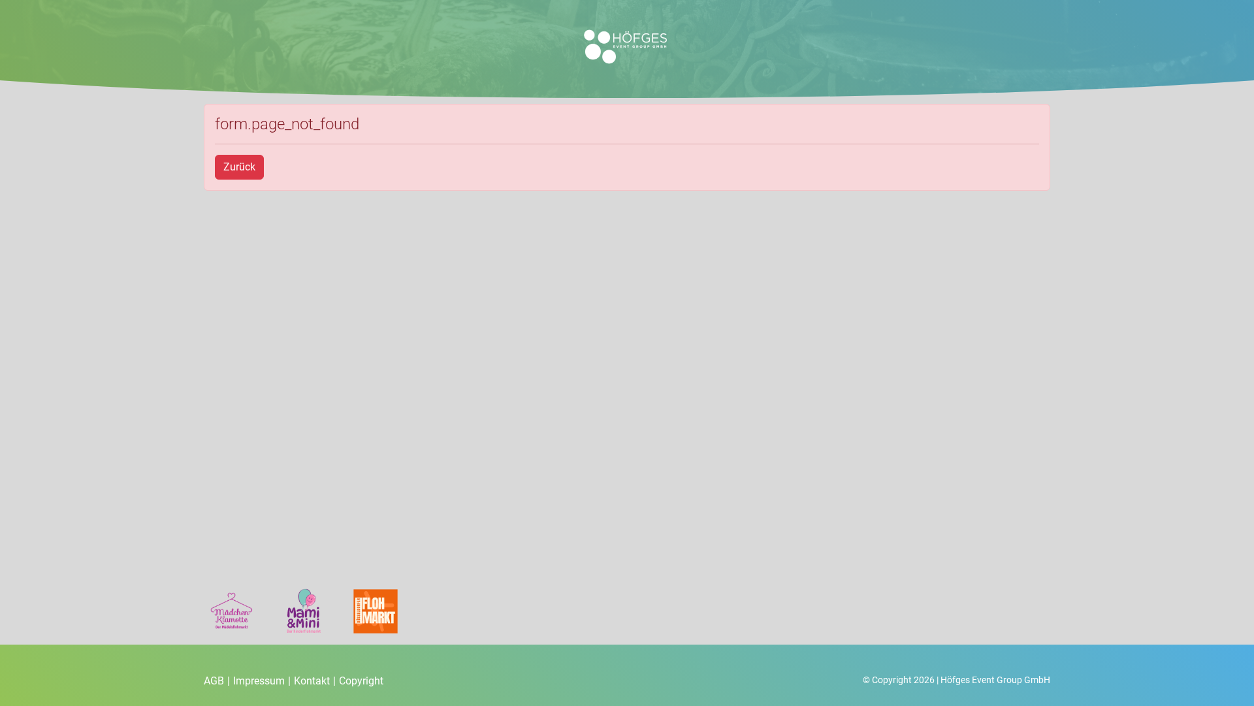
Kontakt (315, 681)
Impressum (262, 681)
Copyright (361, 681)
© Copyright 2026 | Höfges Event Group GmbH (956, 680)
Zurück (239, 167)
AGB (217, 681)
